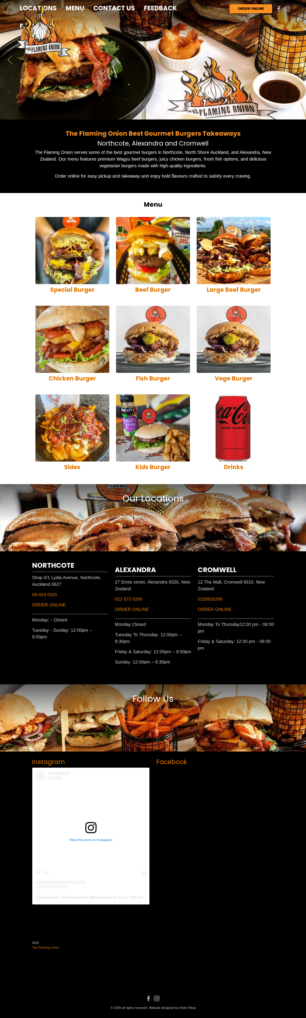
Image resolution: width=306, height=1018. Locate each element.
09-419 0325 (44, 594)
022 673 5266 (128, 599)
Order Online (251, 8)
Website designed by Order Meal (172, 1007)
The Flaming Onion (45, 947)
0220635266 (210, 599)
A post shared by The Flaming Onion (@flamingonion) (74, 897)
